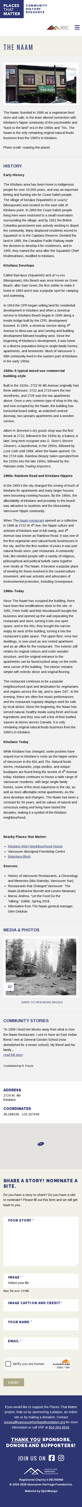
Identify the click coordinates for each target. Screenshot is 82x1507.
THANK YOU (26, 1439)
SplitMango (49, 1491)
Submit (14, 1382)
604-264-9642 (59, 1427)
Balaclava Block (19, 856)
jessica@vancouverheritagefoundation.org (34, 1422)
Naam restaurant (31, 520)
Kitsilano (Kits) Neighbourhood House (35, 846)
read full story (13, 1055)
